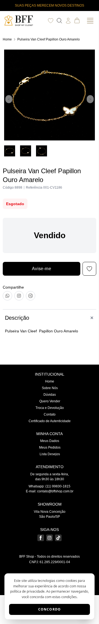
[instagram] (49, 538)
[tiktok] (58, 538)
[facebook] (40, 538)
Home (7, 39)
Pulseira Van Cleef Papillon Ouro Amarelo (48, 39)
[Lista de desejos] (50, 20)
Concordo (49, 609)
